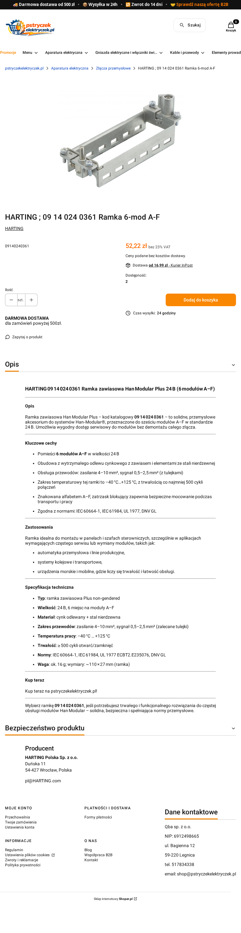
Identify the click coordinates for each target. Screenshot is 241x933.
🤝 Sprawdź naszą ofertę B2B (199, 4)
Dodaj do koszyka (201, 299)
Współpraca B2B (98, 855)
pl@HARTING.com (43, 780)
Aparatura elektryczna (69, 68)
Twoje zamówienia (21, 822)
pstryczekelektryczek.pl (24, 68)
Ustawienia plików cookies (28, 855)
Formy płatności (98, 817)
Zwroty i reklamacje (21, 860)
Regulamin (14, 850)
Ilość (9, 290)
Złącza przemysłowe (113, 68)
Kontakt (91, 860)
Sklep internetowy (113, 899)
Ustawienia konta (20, 827)
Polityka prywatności (22, 865)
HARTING (14, 228)
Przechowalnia (17, 817)
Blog (88, 850)
